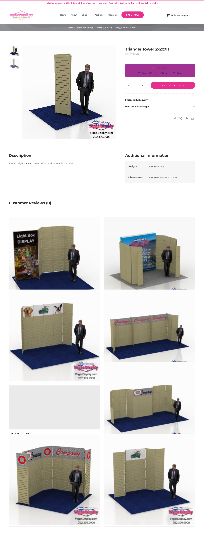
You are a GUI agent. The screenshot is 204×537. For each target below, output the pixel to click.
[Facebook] (175, 118)
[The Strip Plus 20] (149, 336)
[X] (181, 118)
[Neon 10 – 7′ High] (149, 263)
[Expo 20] (149, 408)
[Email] (192, 118)
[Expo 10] (54, 336)
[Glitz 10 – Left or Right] (54, 263)
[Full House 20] (54, 408)
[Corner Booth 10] (54, 480)
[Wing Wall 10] (149, 480)
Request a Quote (173, 85)
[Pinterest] (186, 118)
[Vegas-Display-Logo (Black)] (21, 10)
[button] (160, 100)
